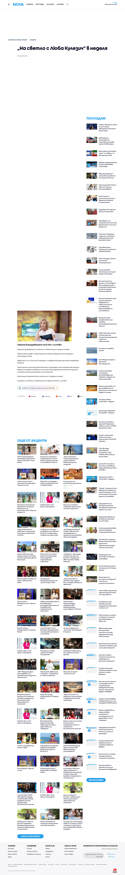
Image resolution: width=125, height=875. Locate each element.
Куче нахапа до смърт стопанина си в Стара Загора (107, 568)
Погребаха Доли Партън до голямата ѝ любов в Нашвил (107, 249)
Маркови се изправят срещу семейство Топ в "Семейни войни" (49, 483)
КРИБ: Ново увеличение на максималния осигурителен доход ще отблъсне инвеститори (108, 337)
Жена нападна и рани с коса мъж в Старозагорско (107, 260)
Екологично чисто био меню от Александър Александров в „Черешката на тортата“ (48, 557)
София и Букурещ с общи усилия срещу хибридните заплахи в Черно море (108, 127)
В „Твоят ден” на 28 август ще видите (24, 651)
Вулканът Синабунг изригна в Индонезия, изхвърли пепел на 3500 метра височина (107, 425)
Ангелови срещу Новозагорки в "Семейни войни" (49, 696)
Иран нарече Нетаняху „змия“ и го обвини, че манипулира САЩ (107, 153)
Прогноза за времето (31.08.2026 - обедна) (107, 412)
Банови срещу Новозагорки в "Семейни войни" (26, 630)
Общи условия (64, 864)
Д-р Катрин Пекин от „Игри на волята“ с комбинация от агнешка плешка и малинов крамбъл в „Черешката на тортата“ (72, 773)
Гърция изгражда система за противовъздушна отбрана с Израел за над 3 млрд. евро (107, 375)
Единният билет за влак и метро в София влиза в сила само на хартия (108, 646)
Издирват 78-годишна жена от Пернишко (107, 210)
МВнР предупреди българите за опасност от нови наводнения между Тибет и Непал (106, 632)
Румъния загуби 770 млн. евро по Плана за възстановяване (108, 187)
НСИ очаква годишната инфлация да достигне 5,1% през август (108, 592)
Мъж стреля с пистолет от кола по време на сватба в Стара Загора (107, 199)
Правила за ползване (90, 864)
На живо (60, 4)
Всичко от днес (13, 851)
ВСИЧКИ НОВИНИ (96, 780)
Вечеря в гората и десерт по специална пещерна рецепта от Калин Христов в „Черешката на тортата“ (25, 699)
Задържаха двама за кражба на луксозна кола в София (107, 519)
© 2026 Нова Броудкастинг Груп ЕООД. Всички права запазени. (22, 870)
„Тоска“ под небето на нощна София (25, 746)
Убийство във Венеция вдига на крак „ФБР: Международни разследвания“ (71, 748)
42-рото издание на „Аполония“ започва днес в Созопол (72, 630)
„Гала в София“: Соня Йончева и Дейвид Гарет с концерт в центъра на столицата (49, 630)
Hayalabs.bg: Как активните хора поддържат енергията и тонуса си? (108, 605)
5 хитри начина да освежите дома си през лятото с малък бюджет (108, 671)
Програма (40, 4)
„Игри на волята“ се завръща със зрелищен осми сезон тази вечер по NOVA (26, 532)
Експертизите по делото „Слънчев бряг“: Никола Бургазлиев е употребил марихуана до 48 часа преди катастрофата (107, 286)
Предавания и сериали (34, 854)
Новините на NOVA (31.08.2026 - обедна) (106, 478)
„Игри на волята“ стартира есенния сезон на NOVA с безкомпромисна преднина (70, 460)
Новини (29, 4)
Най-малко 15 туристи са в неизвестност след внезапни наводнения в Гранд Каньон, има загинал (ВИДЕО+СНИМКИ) (107, 686)
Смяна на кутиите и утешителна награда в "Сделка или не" (26, 483)
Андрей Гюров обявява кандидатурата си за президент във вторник (108, 701)
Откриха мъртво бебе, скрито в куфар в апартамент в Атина (107, 530)
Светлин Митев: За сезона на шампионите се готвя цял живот (49, 823)
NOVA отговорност (70, 848)
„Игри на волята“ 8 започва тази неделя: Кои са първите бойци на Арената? (72, 581)
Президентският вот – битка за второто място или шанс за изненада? (107, 730)
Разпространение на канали (30, 864)
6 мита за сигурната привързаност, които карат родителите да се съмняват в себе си (49, 459)
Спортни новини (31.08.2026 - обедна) (106, 400)
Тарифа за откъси (43, 864)
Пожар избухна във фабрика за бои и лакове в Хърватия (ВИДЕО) (106, 744)
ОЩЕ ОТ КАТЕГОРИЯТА (30, 836)
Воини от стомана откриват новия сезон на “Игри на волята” (72, 506)
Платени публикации (12, 866)
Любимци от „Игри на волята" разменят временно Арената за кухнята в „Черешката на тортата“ (26, 825)
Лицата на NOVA (32, 851)
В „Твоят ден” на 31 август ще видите (47, 505)
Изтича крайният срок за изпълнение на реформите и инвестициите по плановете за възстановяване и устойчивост (107, 304)
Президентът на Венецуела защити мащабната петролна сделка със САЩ (107, 506)
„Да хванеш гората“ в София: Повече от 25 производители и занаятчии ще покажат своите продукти (72, 533)
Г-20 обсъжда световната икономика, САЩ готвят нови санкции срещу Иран (107, 452)
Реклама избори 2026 (18, 864)
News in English (68, 854)
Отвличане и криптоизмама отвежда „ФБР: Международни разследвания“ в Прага (72, 605)
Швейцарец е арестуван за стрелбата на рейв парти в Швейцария (106, 141)
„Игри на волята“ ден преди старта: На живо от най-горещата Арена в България (26, 556)
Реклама (10, 864)
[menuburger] (9, 4)
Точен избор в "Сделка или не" (25, 769)
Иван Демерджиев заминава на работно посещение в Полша (107, 176)
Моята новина (12, 854)
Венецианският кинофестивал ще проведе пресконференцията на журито (108, 322)
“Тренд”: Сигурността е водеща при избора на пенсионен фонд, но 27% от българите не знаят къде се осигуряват (108, 492)
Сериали (48, 854)
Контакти (57, 864)
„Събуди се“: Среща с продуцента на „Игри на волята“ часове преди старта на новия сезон (49, 532)
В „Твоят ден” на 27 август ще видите (24, 722)
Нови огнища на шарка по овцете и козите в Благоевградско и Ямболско (107, 618)
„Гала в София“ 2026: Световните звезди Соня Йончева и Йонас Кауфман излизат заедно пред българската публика (25, 799)
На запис (50, 4)
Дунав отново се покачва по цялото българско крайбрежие (108, 767)
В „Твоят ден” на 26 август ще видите (47, 796)
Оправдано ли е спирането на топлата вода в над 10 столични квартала (108, 224)
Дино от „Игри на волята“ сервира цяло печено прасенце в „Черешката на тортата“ (71, 798)
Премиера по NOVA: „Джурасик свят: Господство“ (47, 652)
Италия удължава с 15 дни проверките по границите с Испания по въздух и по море (108, 389)
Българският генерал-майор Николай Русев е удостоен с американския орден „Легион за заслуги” (107, 543)
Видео (10, 857)
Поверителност (72, 864)
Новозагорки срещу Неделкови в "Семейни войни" (48, 770)
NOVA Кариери (68, 851)
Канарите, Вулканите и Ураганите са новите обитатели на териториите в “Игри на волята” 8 (26, 508)
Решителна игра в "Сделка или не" (70, 672)
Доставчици (51, 864)
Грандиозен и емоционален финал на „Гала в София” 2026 (48, 580)
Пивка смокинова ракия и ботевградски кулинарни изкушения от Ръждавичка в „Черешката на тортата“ (49, 606)
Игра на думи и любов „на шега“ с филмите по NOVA (26, 580)
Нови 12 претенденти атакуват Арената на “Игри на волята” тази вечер (26, 459)
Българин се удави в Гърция (106, 349)
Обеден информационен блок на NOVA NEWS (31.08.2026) (108, 164)
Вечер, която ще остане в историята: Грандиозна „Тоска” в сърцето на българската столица (72, 724)
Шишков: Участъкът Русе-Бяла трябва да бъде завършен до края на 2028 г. (107, 467)
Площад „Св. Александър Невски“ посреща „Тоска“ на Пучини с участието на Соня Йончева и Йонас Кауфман (72, 825)
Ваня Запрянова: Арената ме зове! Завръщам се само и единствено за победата (48, 724)
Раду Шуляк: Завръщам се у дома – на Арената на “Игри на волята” (49, 673)
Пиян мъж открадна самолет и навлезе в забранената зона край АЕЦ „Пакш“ (106, 237)
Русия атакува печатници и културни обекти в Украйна (107, 272)
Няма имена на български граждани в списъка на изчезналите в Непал (107, 580)
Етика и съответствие (101, 864)
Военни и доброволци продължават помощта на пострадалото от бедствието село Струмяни (106, 715)
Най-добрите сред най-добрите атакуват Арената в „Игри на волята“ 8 (49, 748)
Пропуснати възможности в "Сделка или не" (26, 603)
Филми (48, 857)
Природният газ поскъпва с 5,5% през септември (106, 557)
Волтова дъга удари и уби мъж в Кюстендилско (107, 361)
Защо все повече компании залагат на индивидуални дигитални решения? (107, 658)
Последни (11, 848)
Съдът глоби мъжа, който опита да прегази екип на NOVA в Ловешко (107, 438)
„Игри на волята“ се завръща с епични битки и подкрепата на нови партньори (72, 697)
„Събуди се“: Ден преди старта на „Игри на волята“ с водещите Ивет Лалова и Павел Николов (72, 557)
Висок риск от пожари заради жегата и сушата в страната (107, 756)
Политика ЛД (81, 864)
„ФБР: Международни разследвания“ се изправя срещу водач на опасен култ (26, 674)
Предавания (49, 851)
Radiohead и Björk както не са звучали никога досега (72, 652)
